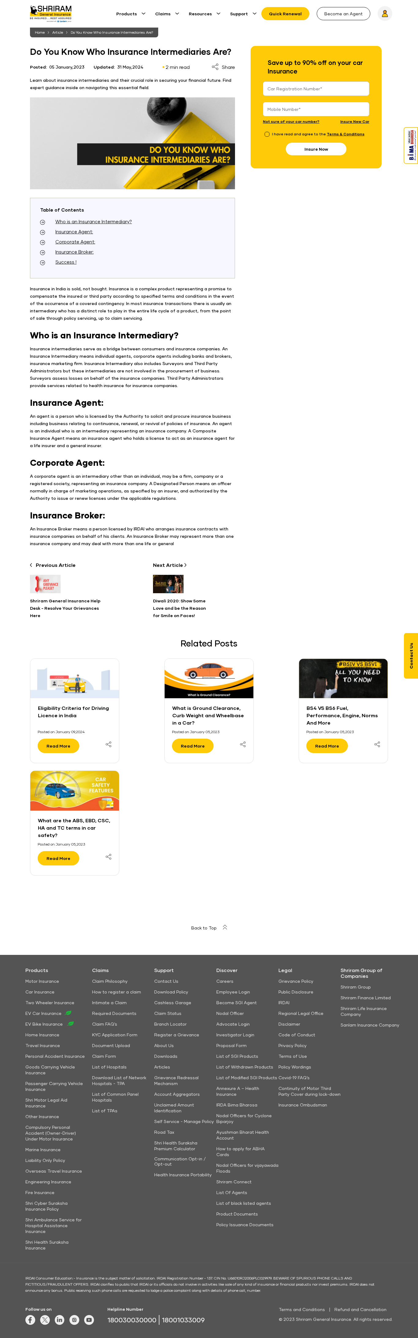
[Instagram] (74, 1323)
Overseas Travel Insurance (53, 1171)
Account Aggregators (177, 1094)
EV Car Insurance (43, 1013)
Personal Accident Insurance (55, 1056)
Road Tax (164, 1132)
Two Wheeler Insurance (49, 1002)
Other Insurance (42, 1116)
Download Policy (171, 991)
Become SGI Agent (236, 1002)
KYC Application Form (114, 1034)
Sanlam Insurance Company (370, 1024)
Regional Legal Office (300, 1013)
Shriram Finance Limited (366, 997)
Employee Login (233, 991)
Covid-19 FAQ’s (294, 1077)
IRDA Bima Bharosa (236, 1104)
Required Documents (114, 1013)
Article (57, 32)
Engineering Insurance (48, 1181)
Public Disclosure (295, 991)
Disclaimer (289, 1024)
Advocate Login (233, 1024)
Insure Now (316, 149)
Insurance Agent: (74, 231)
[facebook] (30, 1323)
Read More (58, 745)
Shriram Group (356, 986)
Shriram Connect (234, 1181)
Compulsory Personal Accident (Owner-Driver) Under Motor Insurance (50, 1133)
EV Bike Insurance (44, 1024)
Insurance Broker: (74, 251)
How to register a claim (116, 991)
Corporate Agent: (75, 241)
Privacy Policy (292, 1045)
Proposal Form (231, 1045)
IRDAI (283, 1002)
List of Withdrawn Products (244, 1066)
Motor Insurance (42, 981)
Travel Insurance (42, 1045)
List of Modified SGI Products (246, 1077)
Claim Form (104, 1056)
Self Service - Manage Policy (184, 1121)
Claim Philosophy (110, 981)
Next (168, 565)
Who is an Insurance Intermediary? (93, 221)
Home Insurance (42, 1034)
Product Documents (237, 1213)
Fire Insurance (39, 1192)
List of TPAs (105, 1110)
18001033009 (183, 1320)
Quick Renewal (285, 13)
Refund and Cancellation (360, 1309)
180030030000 (131, 1320)
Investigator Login (235, 1034)
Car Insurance (39, 991)
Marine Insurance (43, 1149)
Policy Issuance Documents (245, 1224)
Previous (56, 565)
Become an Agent (343, 13)
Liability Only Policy (45, 1160)
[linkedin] (60, 1323)
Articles (162, 1066)
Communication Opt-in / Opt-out (180, 1161)
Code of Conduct (296, 1034)
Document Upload (111, 1045)
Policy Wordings (294, 1066)
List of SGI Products (237, 1056)
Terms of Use (292, 1056)
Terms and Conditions (302, 1309)
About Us (164, 1045)
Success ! (66, 262)
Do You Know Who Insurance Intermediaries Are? (112, 32)
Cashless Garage (172, 1002)
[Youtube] (89, 1323)
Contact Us (166, 981)
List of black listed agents (243, 1203)
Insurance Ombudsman (302, 1104)
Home (40, 32)
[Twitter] (45, 1323)
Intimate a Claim (109, 1002)
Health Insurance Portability (183, 1174)
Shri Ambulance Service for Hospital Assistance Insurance (53, 1225)
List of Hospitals (109, 1066)
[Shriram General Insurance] (50, 16)
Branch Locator (170, 1024)
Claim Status (167, 1013)
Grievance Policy (295, 981)
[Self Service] (385, 13)
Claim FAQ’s (104, 1024)
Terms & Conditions (345, 134)
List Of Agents (231, 1192)
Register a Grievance (176, 1034)
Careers (224, 981)
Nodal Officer (230, 1013)
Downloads (165, 1056)
